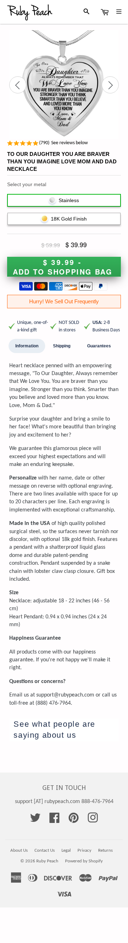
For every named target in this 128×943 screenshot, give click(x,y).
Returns (105, 850)
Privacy (84, 850)
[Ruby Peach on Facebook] (54, 820)
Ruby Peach (47, 861)
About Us (19, 850)
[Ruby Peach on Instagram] (92, 820)
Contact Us (44, 850)
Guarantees (99, 345)
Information (26, 345)
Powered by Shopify (84, 861)
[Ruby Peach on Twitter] (35, 820)
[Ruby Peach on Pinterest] (73, 820)
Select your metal (26, 184)
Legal (66, 850)
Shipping (61, 345)
